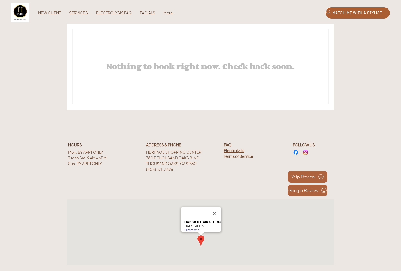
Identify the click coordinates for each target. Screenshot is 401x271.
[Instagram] (306, 152)
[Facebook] (296, 152)
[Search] (328, 12)
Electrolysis (234, 150)
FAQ (227, 144)
